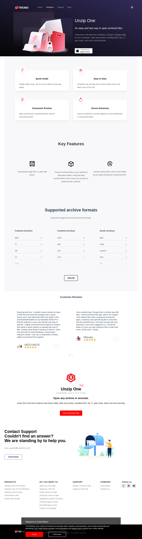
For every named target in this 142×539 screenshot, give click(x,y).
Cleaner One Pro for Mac (14, 486)
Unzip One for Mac (12, 499)
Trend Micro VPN (11, 495)
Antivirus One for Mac (13, 492)
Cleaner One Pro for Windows (16, 489)
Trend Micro (105, 486)
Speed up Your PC (47, 489)
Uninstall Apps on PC (48, 505)
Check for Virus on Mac (49, 495)
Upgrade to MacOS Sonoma (51, 499)
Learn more (57, 534)
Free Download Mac (71, 413)
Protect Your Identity (48, 508)
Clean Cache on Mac (48, 492)
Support (60, 7)
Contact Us (105, 489)
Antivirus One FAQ (80, 489)
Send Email (13, 457)
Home (40, 7)
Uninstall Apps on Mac (49, 502)
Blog (69, 7)
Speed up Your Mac (48, 486)
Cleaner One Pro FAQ (82, 486)
